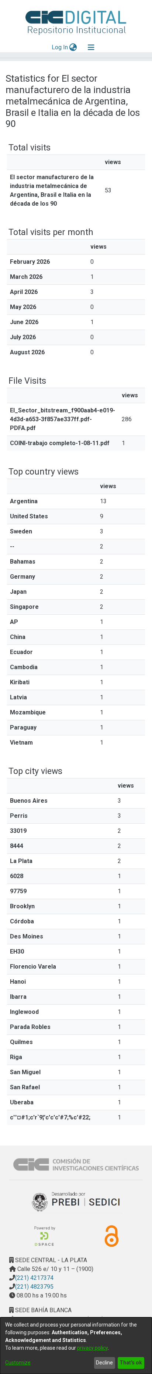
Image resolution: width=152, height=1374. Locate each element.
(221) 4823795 (34, 1286)
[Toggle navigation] (91, 47)
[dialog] (76, 1345)
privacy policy (92, 1348)
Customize (18, 1363)
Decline (104, 1363)
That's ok (131, 1363)
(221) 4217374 (34, 1277)
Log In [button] (60, 47)
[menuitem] (73, 47)
